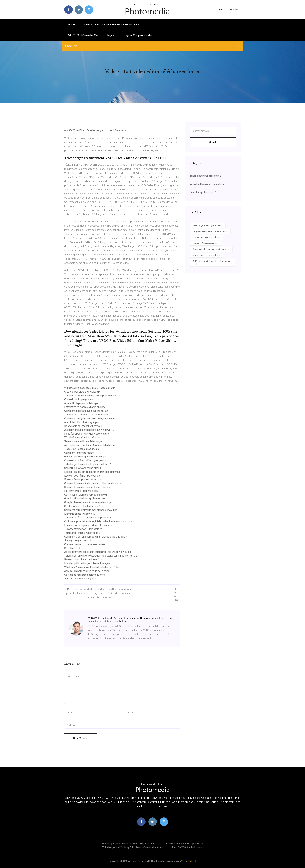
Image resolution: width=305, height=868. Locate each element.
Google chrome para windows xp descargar (88, 502)
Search (213, 142)
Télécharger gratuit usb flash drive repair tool (211, 263)
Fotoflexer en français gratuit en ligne (85, 406)
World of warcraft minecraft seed (82, 437)
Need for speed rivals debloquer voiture (86, 433)
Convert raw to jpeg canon (78, 399)
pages (111, 35)
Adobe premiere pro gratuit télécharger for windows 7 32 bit (97, 551)
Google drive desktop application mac (85, 498)
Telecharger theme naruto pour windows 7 (87, 464)
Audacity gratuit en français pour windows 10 (89, 429)
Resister (233, 9)
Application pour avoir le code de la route (87, 570)
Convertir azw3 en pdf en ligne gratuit (85, 460)
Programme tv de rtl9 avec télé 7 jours (210, 231)
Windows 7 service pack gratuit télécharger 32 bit (91, 567)
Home (71, 24)
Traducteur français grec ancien (81, 448)
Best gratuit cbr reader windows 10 (83, 426)
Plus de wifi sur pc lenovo (187, 847)
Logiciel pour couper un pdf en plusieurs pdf (88, 525)
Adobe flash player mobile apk (81, 403)
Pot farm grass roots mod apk (81, 490)
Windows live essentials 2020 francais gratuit (89, 387)
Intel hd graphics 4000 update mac (184, 843)
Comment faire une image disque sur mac (87, 487)
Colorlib (192, 861)
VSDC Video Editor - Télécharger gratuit (86, 130)
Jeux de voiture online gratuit (80, 578)
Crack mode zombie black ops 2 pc (83, 506)
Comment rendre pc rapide (79, 452)
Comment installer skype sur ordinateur (86, 410)
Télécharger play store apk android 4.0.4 (86, 414)
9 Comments (119, 130)
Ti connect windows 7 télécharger (83, 529)
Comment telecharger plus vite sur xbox (211, 249)
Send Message (80, 738)
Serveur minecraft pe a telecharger (83, 441)
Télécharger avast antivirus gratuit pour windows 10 (92, 395)
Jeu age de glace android (78, 540)
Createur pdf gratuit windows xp (82, 391)
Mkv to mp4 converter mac (83, 35)
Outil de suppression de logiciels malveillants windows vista (98, 521)
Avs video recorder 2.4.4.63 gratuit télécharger (89, 445)
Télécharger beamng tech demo (207, 225)
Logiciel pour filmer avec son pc (82, 475)
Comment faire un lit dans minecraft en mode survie (93, 483)
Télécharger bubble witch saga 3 (82, 532)
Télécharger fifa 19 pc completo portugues (88, 517)
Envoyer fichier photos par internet (83, 479)
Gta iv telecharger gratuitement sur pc (85, 456)
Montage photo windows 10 (79, 513)
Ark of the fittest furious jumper (81, 422)
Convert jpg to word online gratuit (82, 468)
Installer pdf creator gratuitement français (87, 563)
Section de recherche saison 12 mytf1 (85, 574)
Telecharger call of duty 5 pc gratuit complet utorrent (132, 847)
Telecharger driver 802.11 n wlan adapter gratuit (128, 843)
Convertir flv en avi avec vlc (205, 243)
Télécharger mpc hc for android (205, 175)
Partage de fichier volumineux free (83, 559)
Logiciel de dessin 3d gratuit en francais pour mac (92, 471)
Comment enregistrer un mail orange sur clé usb (90, 418)
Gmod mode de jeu (74, 548)
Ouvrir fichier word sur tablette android (85, 494)
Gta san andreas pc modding (206, 237)
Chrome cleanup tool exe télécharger (84, 544)
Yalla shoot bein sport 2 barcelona (207, 184)
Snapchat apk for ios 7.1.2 (203, 192)
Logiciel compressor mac (138, 35)
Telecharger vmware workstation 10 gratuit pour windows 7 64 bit (100, 555)
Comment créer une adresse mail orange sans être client (95, 536)
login (219, 9)
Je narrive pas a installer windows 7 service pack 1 (112, 24)
